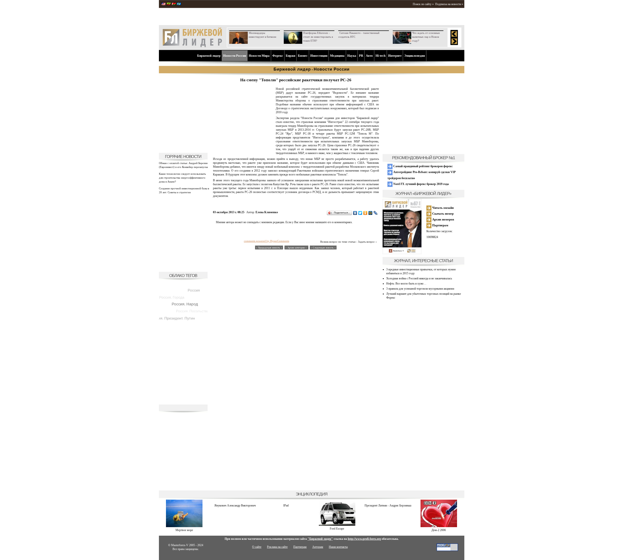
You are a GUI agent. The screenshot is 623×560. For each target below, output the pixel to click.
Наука (351, 55)
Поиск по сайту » (423, 4)
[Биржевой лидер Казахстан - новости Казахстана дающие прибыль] (179, 4)
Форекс (277, 55)
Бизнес (303, 55)
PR (361, 55)
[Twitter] (360, 213)
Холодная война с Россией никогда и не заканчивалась (419, 278)
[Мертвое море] (184, 526)
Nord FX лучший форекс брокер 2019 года (421, 184)
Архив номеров (442, 219)
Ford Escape (337, 528)
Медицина (337, 55)
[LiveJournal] (375, 213)
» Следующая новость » (323, 247)
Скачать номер (442, 213)
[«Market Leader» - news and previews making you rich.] (163, 4)
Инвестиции (318, 55)
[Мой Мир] (370, 213)
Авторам (317, 547)
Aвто (369, 55)
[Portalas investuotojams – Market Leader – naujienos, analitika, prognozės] (168, 4)
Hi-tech (380, 55)
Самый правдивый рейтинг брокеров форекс (423, 166)
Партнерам (439, 225)
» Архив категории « (296, 247)
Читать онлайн (442, 208)
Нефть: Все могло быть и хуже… (406, 283)
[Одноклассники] (365, 213)
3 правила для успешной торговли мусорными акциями (420, 288)
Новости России (234, 55)
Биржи (290, 55)
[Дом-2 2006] (439, 526)
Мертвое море (184, 530)
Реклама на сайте (277, 547)
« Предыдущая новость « (269, 247)
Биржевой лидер (208, 55)
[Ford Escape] (337, 524)
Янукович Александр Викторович (235, 505)
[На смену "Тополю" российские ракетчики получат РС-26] (243, 147)
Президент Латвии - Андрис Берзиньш (388, 505)
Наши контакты (338, 547)
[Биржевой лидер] (192, 46)
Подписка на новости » (449, 4)
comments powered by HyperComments (266, 240)
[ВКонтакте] (355, 213)
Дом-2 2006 (438, 530)
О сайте (256, 547)
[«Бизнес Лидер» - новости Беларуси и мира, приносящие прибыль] (174, 4)
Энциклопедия (414, 55)
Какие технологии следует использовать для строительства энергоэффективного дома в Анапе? (182, 177)
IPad (286, 505)
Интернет (395, 55)
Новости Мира (259, 55)
